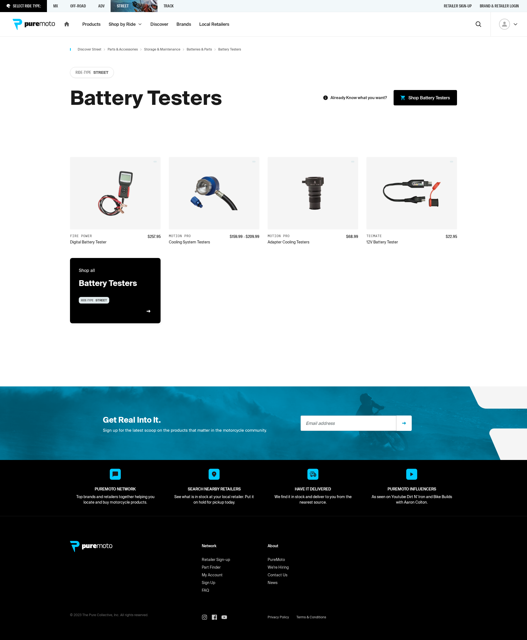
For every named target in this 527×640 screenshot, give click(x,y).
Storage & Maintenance (162, 49)
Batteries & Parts (199, 49)
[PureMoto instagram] (207, 617)
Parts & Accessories (123, 49)
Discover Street (89, 49)
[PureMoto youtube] (226, 617)
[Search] (478, 24)
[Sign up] (404, 423)
